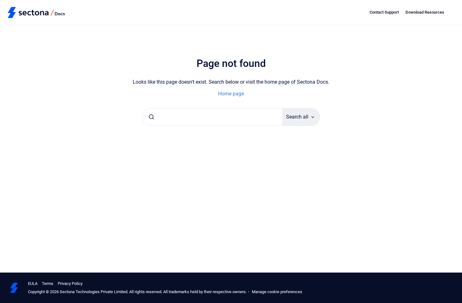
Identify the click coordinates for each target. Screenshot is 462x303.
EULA (32, 283)
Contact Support (384, 12)
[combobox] (212, 117)
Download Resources (424, 12)
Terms (47, 283)
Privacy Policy (70, 283)
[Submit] (151, 117)
